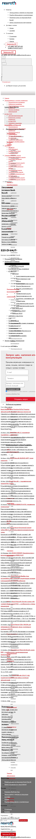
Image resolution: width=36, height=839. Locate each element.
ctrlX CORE (12, 456)
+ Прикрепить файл (13, 389)
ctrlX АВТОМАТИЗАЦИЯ (15, 116)
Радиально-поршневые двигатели (14, 222)
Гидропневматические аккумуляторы (17, 137)
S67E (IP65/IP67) (14, 533)
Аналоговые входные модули (17, 157)
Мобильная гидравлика (13, 404)
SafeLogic (13, 787)
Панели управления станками (14, 696)
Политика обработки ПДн (13, 394)
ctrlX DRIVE (12, 461)
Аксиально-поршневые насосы (14, 233)
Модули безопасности (14, 165)
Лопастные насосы (14, 246)
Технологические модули (15, 172)
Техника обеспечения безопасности (14, 137)
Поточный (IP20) (13, 153)
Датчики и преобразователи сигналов (12, 184)
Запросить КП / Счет (8, 834)
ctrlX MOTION (13, 805)
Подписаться (23, 820)
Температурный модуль (15, 170)
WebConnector (15, 723)
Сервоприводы (12, 134)
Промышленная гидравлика (16, 102)
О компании (13, 36)
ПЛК (9, 125)
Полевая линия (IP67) (14, 151)
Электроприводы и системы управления (17, 264)
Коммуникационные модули (16, 163)
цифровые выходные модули (16, 179)
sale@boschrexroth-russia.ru (15, 48)
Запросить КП (11, 44)
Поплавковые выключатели (14, 205)
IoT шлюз (12, 719)
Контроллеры (14, 749)
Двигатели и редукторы (15, 123)
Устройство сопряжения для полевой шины (16, 175)
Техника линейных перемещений (13, 110)
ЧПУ (9, 143)
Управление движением (15, 140)
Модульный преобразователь (15, 753)
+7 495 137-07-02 (15, 46)
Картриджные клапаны (15, 301)
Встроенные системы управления (14, 118)
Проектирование (13, 127)
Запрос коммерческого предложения (20, 22)
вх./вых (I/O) (12, 121)
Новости (12, 41)
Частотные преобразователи (16, 142)
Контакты (12, 39)
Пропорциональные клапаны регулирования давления (16, 342)
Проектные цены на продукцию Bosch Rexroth (18, 782)
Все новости (8, 407)
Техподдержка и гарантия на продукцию (21, 13)
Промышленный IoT (14, 132)
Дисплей (13, 680)
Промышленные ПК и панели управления (21, 323)
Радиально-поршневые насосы (14, 252)
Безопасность (15, 735)
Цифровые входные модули (16, 178)
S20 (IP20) (11, 147)
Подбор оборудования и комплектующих (21, 15)
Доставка (12, 31)
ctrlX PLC (12, 606)
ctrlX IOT (12, 714)
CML (12, 506)
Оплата (12, 28)
